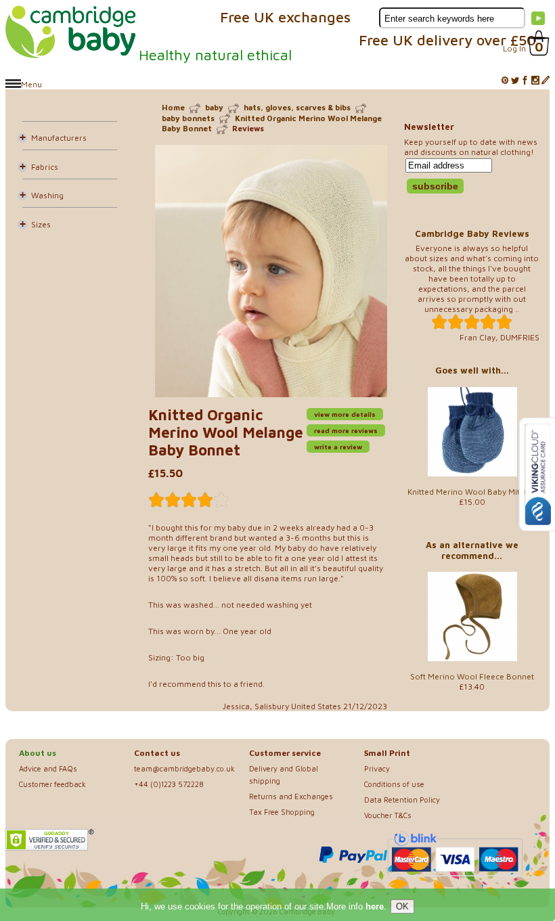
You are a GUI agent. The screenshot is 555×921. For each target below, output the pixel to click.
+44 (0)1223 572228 (169, 784)
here (374, 906)
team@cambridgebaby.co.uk (184, 768)
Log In (514, 48)
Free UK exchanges (285, 17)
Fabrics (44, 167)
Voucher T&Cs (388, 815)
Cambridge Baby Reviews (472, 233)
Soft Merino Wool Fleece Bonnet (472, 676)
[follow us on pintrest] (505, 81)
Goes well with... (472, 370)
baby (214, 107)
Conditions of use (394, 784)
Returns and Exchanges (291, 796)
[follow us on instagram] (535, 81)
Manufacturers (59, 138)
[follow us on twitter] (515, 81)
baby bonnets (188, 118)
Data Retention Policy (402, 799)
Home (173, 107)
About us (37, 753)
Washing (47, 195)
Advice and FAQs (48, 768)
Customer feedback (52, 784)
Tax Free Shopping (282, 811)
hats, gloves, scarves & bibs (297, 107)
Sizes (41, 224)
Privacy (377, 768)
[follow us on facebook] (525, 81)
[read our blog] (545, 81)
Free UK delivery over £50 (447, 40)
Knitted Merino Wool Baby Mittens (471, 492)
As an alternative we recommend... (472, 550)
